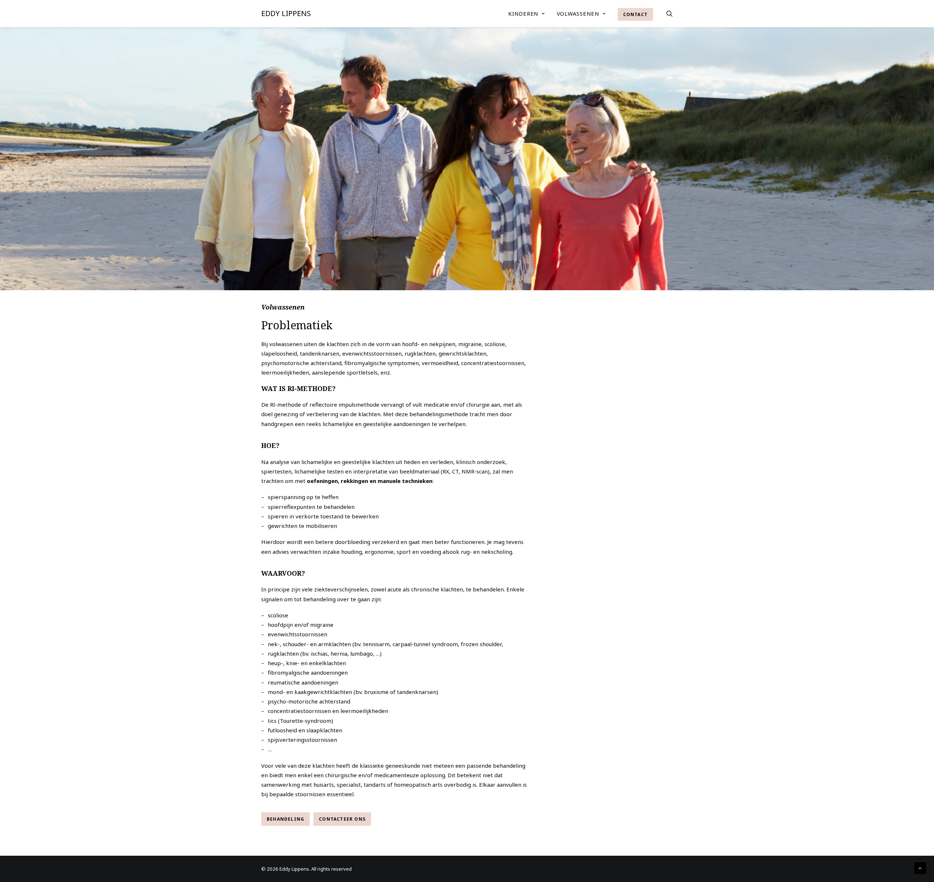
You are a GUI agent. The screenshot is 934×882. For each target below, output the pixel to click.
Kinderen (523, 13)
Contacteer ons (342, 819)
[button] (669, 13)
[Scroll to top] (920, 867)
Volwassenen (578, 13)
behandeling (285, 819)
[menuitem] (526, 13)
